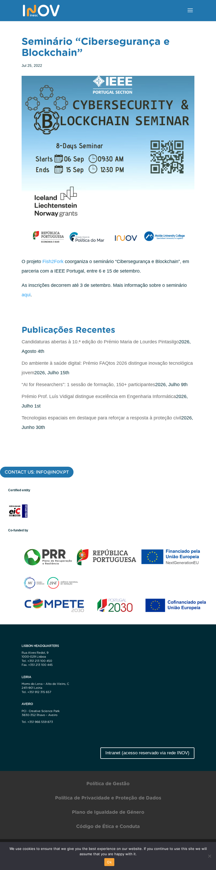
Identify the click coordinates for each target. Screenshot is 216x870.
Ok (109, 862)
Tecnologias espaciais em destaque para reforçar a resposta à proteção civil (101, 417)
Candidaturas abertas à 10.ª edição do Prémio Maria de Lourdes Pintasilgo (100, 341)
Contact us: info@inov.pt (37, 472)
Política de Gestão (108, 783)
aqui (26, 294)
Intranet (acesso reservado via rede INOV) (147, 752)
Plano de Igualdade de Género (108, 812)
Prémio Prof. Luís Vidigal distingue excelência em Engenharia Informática (99, 396)
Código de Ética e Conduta (108, 826)
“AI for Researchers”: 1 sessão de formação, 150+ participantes (88, 384)
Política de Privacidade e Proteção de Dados (108, 798)
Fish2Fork (52, 261)
